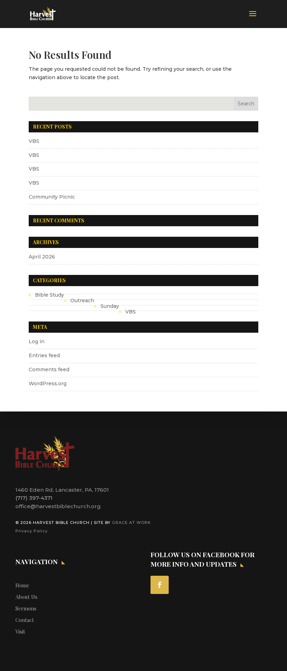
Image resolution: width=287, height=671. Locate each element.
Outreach (82, 300)
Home (22, 585)
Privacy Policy (31, 530)
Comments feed (49, 369)
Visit (20, 631)
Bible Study (49, 295)
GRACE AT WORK (131, 522)
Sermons (25, 608)
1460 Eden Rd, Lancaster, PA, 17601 (62, 489)
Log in (36, 341)
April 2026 (42, 257)
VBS (34, 141)
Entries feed (44, 355)
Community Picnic (52, 197)
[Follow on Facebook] (159, 585)
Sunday (109, 306)
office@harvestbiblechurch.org (58, 506)
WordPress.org (47, 383)
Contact (24, 619)
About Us (26, 596)
